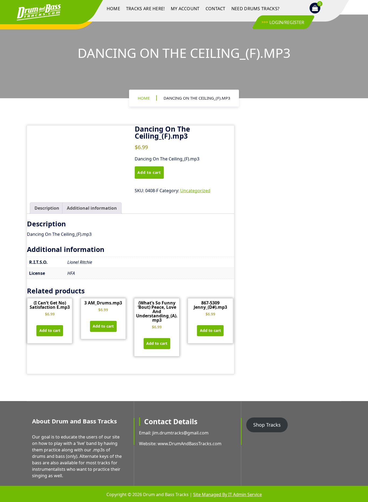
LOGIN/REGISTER (286, 22)
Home (144, 98)
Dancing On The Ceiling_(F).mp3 (197, 98)
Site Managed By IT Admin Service (227, 494)
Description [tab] (46, 208)
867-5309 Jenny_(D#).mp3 (210, 305)
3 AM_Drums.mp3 (103, 303)
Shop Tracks (267, 425)
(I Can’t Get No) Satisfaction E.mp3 (50, 305)
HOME (113, 9)
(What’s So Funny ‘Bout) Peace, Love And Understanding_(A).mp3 (157, 311)
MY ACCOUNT (185, 9)
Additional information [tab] (92, 208)
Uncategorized (195, 191)
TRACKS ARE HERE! (145, 9)
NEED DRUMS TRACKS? (255, 9)
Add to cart (149, 172)
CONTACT (215, 9)
